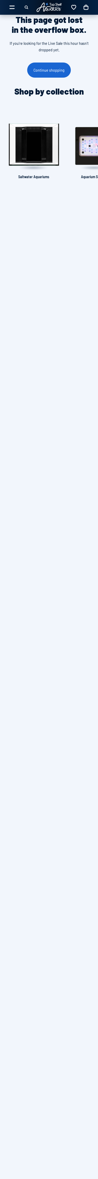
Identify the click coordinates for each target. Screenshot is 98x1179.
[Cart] (86, 7)
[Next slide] (88, 146)
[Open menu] (12, 7)
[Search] (26, 7)
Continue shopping (49, 69)
